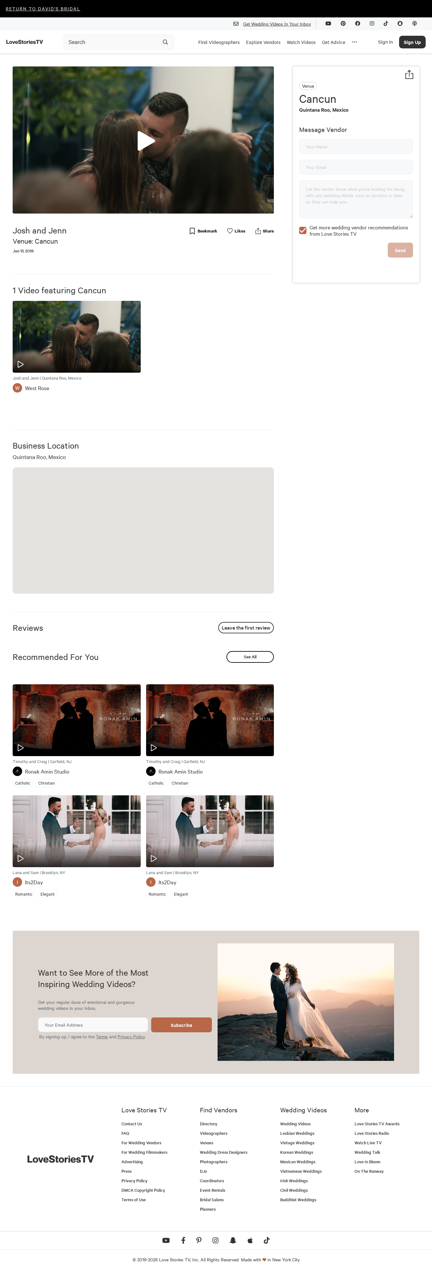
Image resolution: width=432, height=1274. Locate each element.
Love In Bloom (367, 1162)
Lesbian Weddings (297, 1133)
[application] (143, 140)
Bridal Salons (212, 1199)
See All (250, 657)
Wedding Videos (295, 1124)
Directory (208, 1124)
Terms (102, 1036)
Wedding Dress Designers (223, 1152)
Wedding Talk (367, 1152)
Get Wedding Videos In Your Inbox (277, 24)
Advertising (132, 1162)
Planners (208, 1209)
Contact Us (131, 1124)
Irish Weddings (294, 1181)
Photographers (213, 1162)
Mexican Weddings (297, 1162)
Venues (206, 1143)
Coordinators (212, 1181)
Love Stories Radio (372, 1133)
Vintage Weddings (297, 1143)
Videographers (213, 1133)
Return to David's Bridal (43, 8)
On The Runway (369, 1171)
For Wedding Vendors (141, 1143)
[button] (143, 139)
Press (126, 1171)
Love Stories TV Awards (377, 1124)
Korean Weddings (296, 1152)
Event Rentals (212, 1190)
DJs (203, 1171)
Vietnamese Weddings (301, 1171)
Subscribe (181, 1025)
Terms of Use (133, 1199)
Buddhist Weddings (298, 1199)
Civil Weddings (294, 1190)
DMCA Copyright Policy (143, 1190)
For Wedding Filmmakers (144, 1152)
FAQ (125, 1133)
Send (400, 250)
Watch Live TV (368, 1143)
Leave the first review (246, 627)
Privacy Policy (131, 1036)
